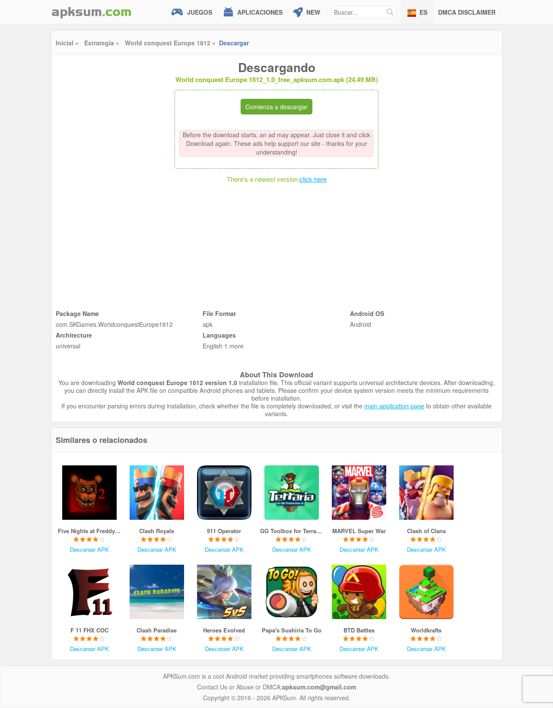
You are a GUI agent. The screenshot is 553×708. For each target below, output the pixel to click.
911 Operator (224, 531)
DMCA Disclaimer (467, 12)
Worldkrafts (426, 630)
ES (423, 12)
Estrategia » (101, 42)
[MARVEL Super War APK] (359, 492)
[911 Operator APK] (224, 492)
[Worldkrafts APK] (426, 591)
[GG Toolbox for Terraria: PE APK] (291, 492)
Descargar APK (89, 549)
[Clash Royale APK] (156, 492)
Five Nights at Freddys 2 (89, 531)
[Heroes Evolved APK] (224, 591)
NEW (313, 12)
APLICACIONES (260, 12)
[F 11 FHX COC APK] (89, 591)
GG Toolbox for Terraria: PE (291, 531)
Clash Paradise (157, 630)
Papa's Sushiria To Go (291, 630)
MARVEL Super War (359, 531)
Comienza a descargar (276, 106)
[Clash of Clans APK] (426, 492)
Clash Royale (156, 531)
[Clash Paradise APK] (156, 591)
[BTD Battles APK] (359, 591)
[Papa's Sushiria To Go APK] (291, 591)
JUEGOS (199, 12)
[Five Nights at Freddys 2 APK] (89, 492)
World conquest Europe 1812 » (170, 42)
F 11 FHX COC (89, 630)
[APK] (91, 12)
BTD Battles (359, 630)
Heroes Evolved (224, 630)
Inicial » (67, 42)
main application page (394, 405)
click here (313, 178)
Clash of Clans (426, 531)
